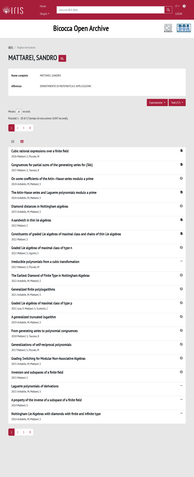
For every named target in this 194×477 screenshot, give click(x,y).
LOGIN (178, 14)
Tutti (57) (176, 102)
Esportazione (156, 102)
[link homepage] (14, 10)
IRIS (10, 47)
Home (43, 6)
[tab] (12, 142)
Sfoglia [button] (43, 14)
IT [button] (176, 6)
